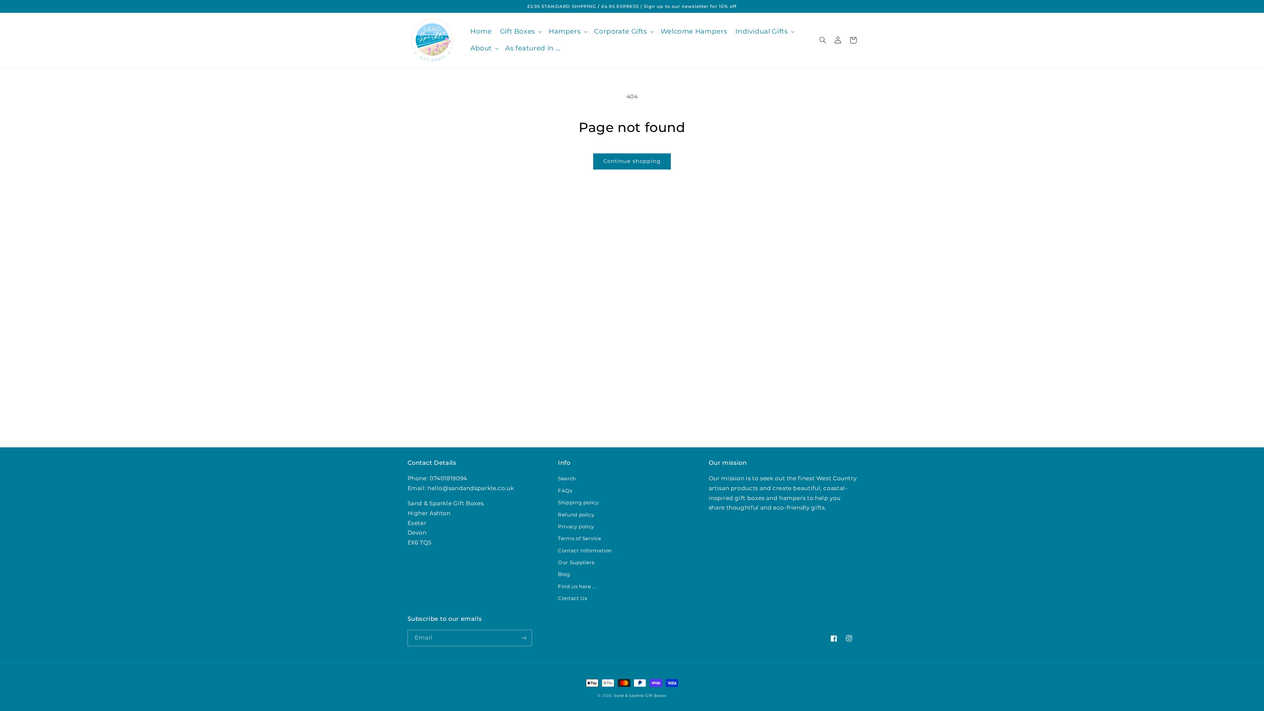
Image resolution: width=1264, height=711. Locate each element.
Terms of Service (579, 538)
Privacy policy (576, 527)
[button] (520, 31)
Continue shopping (632, 161)
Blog (564, 574)
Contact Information (585, 551)
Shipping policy (578, 503)
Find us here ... (577, 587)
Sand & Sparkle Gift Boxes (640, 696)
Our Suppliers (576, 563)
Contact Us (572, 598)
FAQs (565, 491)
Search (567, 479)
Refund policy (576, 515)
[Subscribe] (523, 638)
